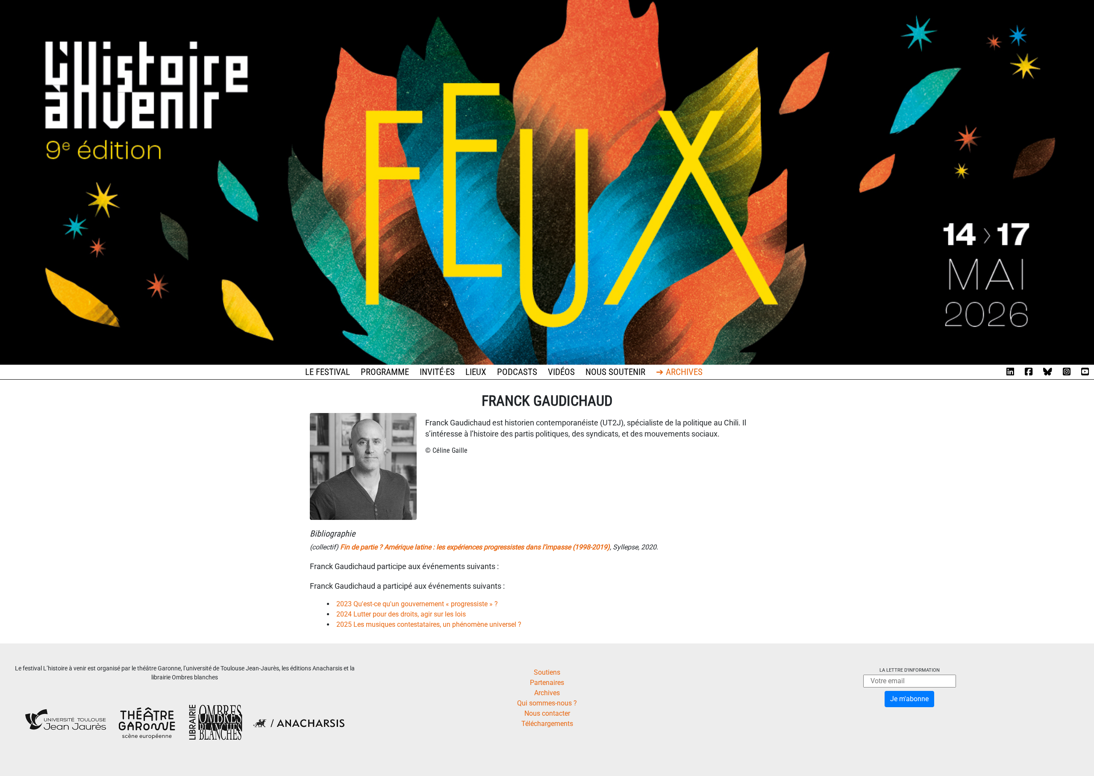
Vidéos (561, 372)
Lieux (475, 372)
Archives (547, 693)
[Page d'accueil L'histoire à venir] (547, 182)
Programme (385, 372)
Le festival (327, 372)
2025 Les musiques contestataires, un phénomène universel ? (428, 624)
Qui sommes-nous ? (547, 703)
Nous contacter (547, 713)
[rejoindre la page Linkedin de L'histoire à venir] (1010, 372)
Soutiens (547, 672)
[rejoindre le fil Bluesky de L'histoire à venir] (1047, 372)
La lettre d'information (909, 670)
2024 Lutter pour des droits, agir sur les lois (401, 614)
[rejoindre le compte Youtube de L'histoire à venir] (1085, 372)
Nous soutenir (615, 372)
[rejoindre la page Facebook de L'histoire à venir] (1028, 372)
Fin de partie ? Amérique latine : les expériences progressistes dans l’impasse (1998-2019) (475, 547)
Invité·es (437, 372)
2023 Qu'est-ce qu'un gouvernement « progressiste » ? (417, 604)
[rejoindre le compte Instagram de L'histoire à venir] (1066, 372)
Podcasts (517, 372)
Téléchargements (547, 724)
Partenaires (547, 683)
